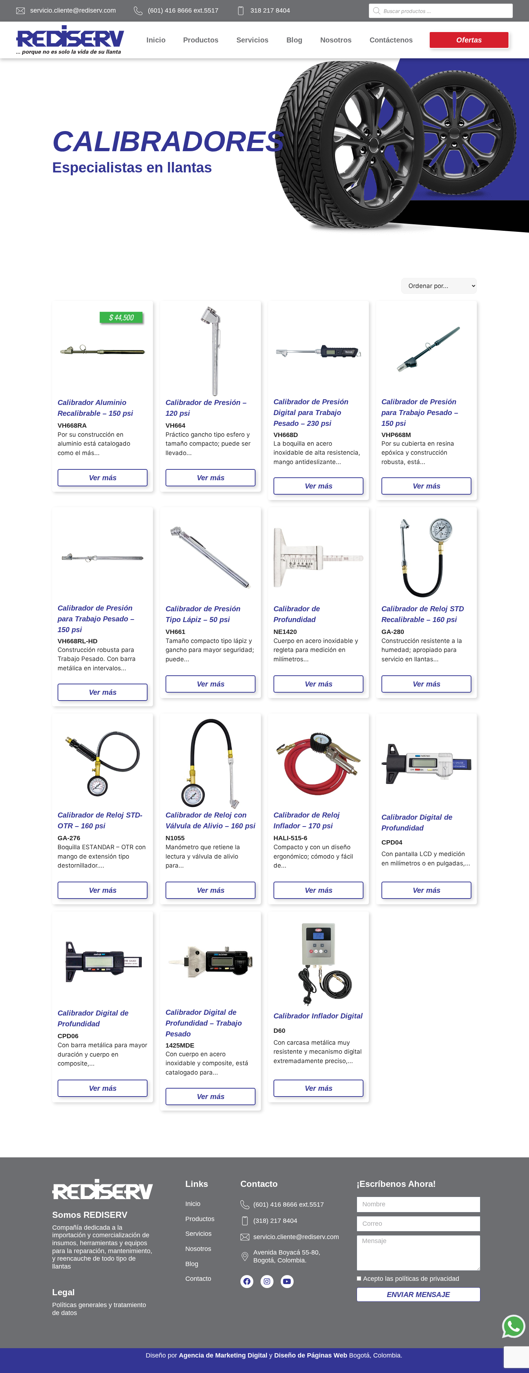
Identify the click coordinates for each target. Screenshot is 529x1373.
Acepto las (411, 1278)
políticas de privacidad (427, 1278)
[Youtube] (287, 1281)
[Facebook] (246, 1281)
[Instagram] (267, 1281)
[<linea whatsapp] (513, 1328)
